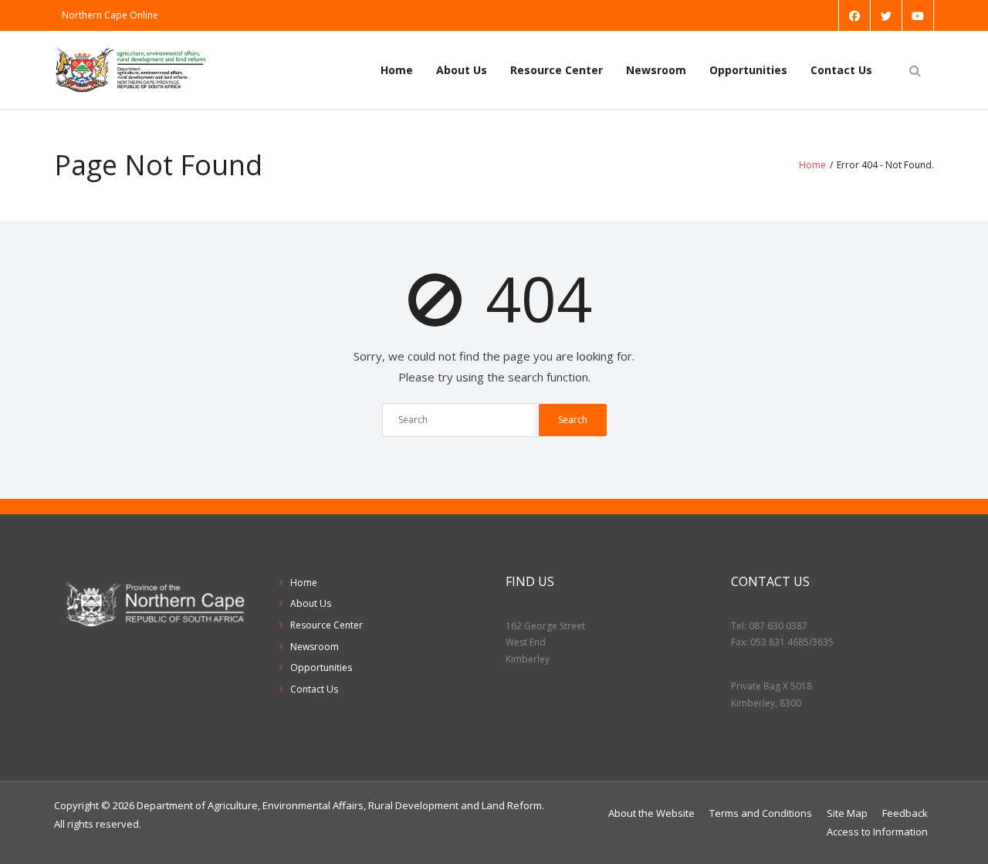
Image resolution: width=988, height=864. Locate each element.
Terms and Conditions (760, 813)
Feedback (905, 813)
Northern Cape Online (110, 15)
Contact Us (841, 70)
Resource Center (556, 70)
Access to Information (877, 832)
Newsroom (656, 70)
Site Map (847, 813)
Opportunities (748, 70)
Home (397, 70)
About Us (461, 70)
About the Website (651, 813)
